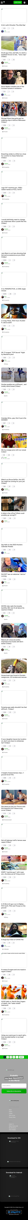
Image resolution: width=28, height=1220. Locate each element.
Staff (5, 457)
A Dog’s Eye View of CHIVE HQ (12, 940)
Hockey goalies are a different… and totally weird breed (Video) (13, 385)
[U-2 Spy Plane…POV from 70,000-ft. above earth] (14, 311)
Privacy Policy (12, 1117)
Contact (10, 1113)
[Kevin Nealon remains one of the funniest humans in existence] (14, 77)
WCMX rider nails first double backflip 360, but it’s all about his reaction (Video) (12, 608)
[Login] (24, 2)
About (10, 1109)
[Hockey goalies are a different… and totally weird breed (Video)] (14, 375)
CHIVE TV (11, 1124)
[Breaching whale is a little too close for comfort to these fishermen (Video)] (14, 144)
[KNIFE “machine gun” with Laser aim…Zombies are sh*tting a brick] (14, 862)
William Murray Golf (13, 1126)
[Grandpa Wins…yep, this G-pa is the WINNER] (14, 408)
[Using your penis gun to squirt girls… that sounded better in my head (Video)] (14, 1025)
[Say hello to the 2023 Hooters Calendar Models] (14, 535)
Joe (5, 30)
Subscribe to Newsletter (14, 1091)
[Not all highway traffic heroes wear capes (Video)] (14, 831)
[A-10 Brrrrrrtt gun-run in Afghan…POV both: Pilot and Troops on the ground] (14, 894)
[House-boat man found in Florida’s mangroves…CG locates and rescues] (14, 666)
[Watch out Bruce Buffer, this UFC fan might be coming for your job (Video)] (14, 470)
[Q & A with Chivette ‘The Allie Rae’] (14, 15)
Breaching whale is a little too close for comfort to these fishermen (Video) (13, 156)
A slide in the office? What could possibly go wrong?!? (12, 514)
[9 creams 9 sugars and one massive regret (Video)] (14, 960)
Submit (10, 1111)
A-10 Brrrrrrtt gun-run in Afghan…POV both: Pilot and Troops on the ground (13, 906)
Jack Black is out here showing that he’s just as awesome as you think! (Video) (13, 255)
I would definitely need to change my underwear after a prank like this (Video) (13, 221)
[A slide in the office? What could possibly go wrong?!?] (14, 503)
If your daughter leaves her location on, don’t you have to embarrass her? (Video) (13, 741)
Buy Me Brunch (12, 1127)
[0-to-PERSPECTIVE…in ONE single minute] (14, 279)
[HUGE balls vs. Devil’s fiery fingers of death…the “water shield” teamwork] (14, 992)
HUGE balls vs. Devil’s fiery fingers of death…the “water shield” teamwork (13, 1003)
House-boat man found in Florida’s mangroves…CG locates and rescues (14, 676)
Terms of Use (12, 1115)
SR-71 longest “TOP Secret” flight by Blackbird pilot (13, 353)
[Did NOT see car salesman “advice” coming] (14, 564)
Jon (5, 977)
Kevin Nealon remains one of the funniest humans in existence (12, 87)
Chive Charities (12, 1129)
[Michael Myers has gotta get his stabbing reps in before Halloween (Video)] (14, 109)
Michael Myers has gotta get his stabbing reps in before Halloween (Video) (13, 120)
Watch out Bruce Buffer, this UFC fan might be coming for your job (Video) (13, 481)
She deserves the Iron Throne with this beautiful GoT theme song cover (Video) (13, 808)
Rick (5, 195)
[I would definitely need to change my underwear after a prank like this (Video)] (14, 210)
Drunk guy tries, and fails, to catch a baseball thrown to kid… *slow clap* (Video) (13, 54)
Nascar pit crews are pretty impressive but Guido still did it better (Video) (12, 641)
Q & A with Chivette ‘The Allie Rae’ (13, 25)
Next (21, 1057)
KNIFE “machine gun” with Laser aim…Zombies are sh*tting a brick (13, 873)
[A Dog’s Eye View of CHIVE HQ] (14, 930)
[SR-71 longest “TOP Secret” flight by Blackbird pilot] (14, 343)
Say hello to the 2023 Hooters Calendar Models (11, 545)
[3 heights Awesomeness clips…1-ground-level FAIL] (14, 763)
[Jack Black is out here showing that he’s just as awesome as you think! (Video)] (14, 244)
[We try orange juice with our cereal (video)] (14, 440)
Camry (5, 520)
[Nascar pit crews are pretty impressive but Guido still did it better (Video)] (14, 630)
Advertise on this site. (14, 1214)
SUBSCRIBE (17, 2)
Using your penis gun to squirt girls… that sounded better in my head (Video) (14, 1037)
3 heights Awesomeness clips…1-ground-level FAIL (12, 774)
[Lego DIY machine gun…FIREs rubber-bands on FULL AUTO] (14, 178)
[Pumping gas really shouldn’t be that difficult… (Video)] (14, 697)
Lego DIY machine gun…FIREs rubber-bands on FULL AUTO (11, 188)
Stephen (6, 62)
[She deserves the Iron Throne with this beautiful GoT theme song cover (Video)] (14, 797)
